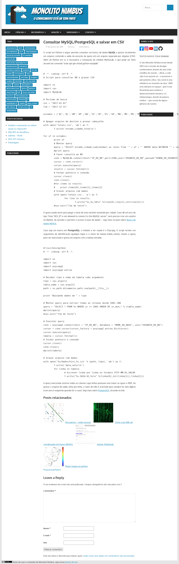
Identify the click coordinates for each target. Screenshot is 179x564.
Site (45, 542)
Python (58, 470)
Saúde (22, 103)
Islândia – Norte (15, 135)
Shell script (32, 103)
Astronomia (30, 48)
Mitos (24, 89)
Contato (89, 32)
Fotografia (19, 74)
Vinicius (71, 47)
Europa (26, 70)
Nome (46, 528)
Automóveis (12, 52)
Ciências (20, 32)
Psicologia (11, 100)
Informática (37, 32)
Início (7, 32)
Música (32, 89)
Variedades (72, 32)
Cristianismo (31, 52)
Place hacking (29, 92)
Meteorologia (13, 89)
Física (29, 74)
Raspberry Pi (12, 103)
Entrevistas (12, 66)
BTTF (21, 52)
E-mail (47, 535)
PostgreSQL (103, 390)
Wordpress (11, 111)
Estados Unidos (13, 70)
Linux (9, 85)
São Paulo (11, 107)
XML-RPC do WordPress (18, 132)
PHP (18, 92)
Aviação (55, 32)
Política (10, 96)
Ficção (34, 70)
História (24, 77)
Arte (20, 48)
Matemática (27, 85)
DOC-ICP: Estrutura (16, 139)
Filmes (9, 74)
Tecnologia (23, 107)
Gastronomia (12, 77)
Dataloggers (13, 142)
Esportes (23, 66)
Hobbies (34, 77)
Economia (27, 55)
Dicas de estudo (14, 55)
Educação (11, 59)
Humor (10, 81)
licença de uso (71, 562)
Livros (16, 85)
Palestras (11, 92)
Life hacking (30, 81)
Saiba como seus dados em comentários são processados (108, 556)
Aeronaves (11, 48)
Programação (49, 470)
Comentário (49, 491)
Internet (19, 81)
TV (31, 107)
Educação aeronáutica (17, 63)
